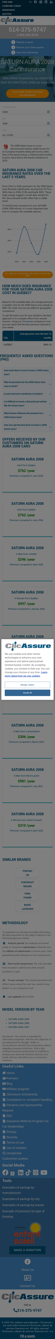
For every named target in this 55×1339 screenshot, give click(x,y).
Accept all (27, 693)
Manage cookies (27, 685)
